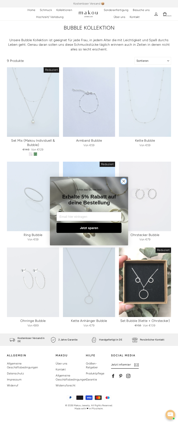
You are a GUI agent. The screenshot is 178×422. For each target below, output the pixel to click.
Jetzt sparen (89, 228)
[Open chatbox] (170, 415)
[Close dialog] (124, 181)
